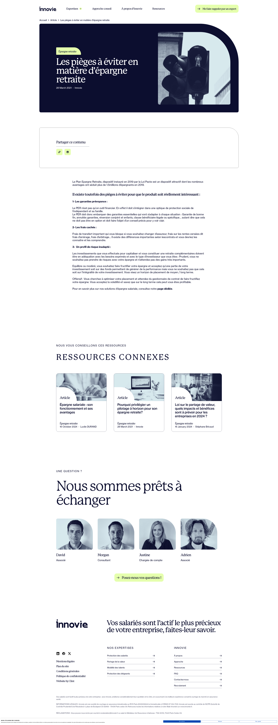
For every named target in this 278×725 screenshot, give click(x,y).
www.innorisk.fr (186, 707)
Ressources (158, 8)
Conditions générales (67, 671)
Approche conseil (101, 8)
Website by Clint (65, 681)
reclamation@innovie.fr (109, 713)
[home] (47, 8)
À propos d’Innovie (131, 8)
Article (53, 20)
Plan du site (62, 666)
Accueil (43, 20)
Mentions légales (65, 661)
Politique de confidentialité (71, 676)
